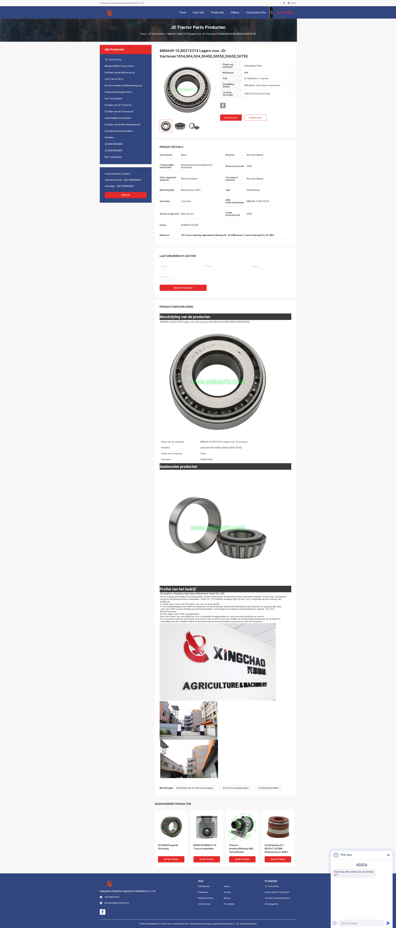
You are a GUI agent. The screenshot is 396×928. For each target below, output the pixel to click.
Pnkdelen (109, 137)
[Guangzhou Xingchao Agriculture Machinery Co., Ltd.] (110, 12)
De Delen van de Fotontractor (119, 111)
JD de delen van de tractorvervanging (194, 788)
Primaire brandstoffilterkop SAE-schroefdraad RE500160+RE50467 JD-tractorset (241, 849)
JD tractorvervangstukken (235, 788)
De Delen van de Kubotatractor (120, 72)
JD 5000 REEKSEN (113, 144)
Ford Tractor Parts (114, 79)
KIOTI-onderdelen (113, 157)
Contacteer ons (204, 904)
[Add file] (335, 923)
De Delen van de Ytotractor (118, 105)
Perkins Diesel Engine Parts (118, 92)
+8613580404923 (132, 180)
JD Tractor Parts (156, 34)
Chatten (125, 195)
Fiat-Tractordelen (113, 98)
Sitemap (227, 898)
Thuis (143, 34)
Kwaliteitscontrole (205, 898)
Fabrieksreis (203, 892)
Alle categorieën (271, 904)
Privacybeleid (229, 904)
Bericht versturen (183, 287)
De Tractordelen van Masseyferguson (123, 85)
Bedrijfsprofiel (203, 886)
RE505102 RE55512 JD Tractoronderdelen (205, 847)
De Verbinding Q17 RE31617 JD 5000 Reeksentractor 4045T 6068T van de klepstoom (277, 849)
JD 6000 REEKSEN (113, 150)
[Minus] (388, 855)
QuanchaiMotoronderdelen (118, 118)
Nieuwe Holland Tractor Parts (119, 66)
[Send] (388, 923)
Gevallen (227, 892)
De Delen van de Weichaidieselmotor (123, 124)
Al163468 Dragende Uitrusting (168, 847)
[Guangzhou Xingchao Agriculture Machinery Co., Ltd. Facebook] (284, 3)
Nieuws (227, 886)
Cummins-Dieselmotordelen (119, 131)
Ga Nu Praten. (231, 118)
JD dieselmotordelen (268, 788)
